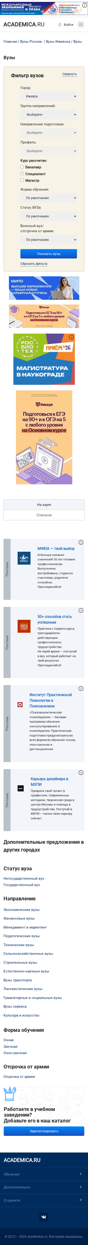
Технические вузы (19, 945)
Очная (9, 1040)
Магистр (32, 180)
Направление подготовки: (42, 124)
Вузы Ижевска (58, 41)
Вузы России (31, 41)
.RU (24, 24)
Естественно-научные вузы (26, 971)
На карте (44, 505)
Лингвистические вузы (23, 989)
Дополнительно (17, 1187)
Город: (25, 88)
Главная (10, 41)
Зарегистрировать (44, 1131)
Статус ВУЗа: (31, 207)
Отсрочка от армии (19, 1077)
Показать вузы (49, 254)
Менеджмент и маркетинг (25, 927)
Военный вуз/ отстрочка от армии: (37, 228)
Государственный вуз (22, 885)
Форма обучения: (34, 189)
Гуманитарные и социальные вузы (33, 998)
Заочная (10, 1047)
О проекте (12, 1200)
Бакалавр (33, 167)
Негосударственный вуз (24, 878)
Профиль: (28, 142)
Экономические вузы (22, 910)
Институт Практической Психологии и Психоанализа (51, 700)
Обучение (11, 1174)
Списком (44, 515)
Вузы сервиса (15, 1006)
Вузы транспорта (18, 980)
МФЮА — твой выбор (56, 548)
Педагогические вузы (22, 936)
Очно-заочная (15, 1053)
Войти (68, 25)
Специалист (35, 174)
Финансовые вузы (19, 918)
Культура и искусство (21, 1015)
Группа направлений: (38, 106)
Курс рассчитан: (33, 160)
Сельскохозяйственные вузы (28, 954)
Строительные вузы (20, 962)
